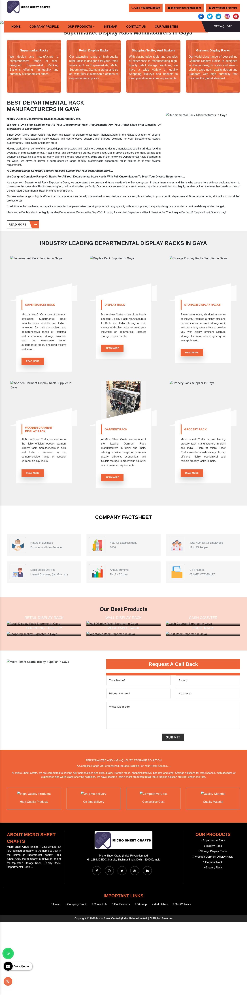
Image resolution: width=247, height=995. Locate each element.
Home (15, 26)
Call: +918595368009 (147, 7)
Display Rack (115, 304)
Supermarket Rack (40, 304)
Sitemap (110, 26)
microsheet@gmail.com (185, 7)
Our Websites (166, 26)
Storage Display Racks (202, 304)
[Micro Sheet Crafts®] (29, 6)
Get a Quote (223, 26)
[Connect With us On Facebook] (96, 870)
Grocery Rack (195, 429)
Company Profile (44, 26)
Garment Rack (116, 429)
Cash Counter (203, 617)
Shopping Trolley (44, 628)
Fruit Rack (203, 628)
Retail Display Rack (44, 617)
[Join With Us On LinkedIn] (147, 870)
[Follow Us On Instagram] (109, 870)
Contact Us (136, 26)
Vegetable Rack (123, 628)
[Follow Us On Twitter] (122, 870)
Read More (18, 224)
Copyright (80, 918)
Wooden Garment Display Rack (38, 429)
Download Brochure (224, 7)
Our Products (80, 26)
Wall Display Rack (123, 617)
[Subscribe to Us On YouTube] (134, 870)
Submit (173, 737)
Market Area (160, 904)
